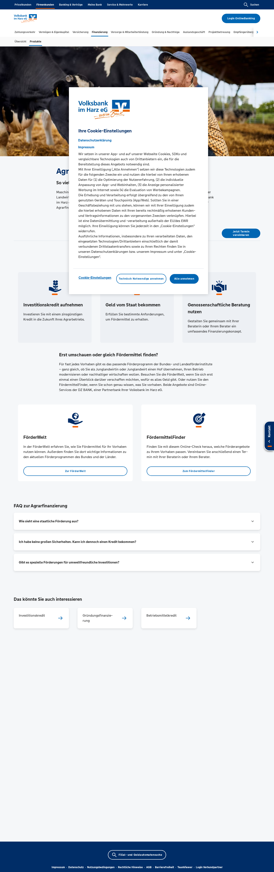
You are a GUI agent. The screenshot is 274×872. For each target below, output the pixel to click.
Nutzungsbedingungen (101, 867)
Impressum (58, 867)
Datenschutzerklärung (95, 140)
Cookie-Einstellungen (95, 278)
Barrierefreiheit (164, 867)
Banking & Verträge (71, 4)
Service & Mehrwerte (120, 4)
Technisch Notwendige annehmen (141, 278)
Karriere (143, 4)
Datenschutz (76, 867)
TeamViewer (184, 867)
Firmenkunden (45, 4)
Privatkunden (23, 4)
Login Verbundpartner (209, 867)
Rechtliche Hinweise (130, 867)
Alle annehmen (184, 278)
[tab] (25, 32)
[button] (137, 521)
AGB (149, 867)
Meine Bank (95, 4)
